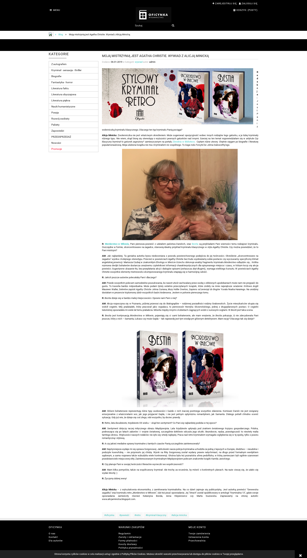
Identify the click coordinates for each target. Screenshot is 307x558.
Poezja (55, 112)
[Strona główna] (153, 14)
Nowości (56, 142)
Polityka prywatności (131, 547)
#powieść (124, 515)
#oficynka (109, 515)
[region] (153, 45)
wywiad (138, 62)
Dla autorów (56, 540)
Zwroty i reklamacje (130, 537)
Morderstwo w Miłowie (117, 244)
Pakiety (55, 124)
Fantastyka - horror (62, 82)
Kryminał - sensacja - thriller (66, 70)
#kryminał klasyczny (156, 515)
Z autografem (58, 64)
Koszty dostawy (128, 544)
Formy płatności (128, 540)
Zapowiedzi (57, 130)
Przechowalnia (197, 540)
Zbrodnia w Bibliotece (184, 141)
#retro (137, 515)
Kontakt (53, 537)
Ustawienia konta (198, 537)
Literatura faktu (60, 88)
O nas (52, 533)
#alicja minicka (179, 515)
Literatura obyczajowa (63, 94)
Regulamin (125, 533)
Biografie (56, 76)
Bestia (195, 244)
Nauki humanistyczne (63, 106)
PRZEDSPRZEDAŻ (61, 136)
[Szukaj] (173, 25)
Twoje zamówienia (199, 533)
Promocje (56, 148)
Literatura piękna (60, 100)
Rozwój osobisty (60, 118)
